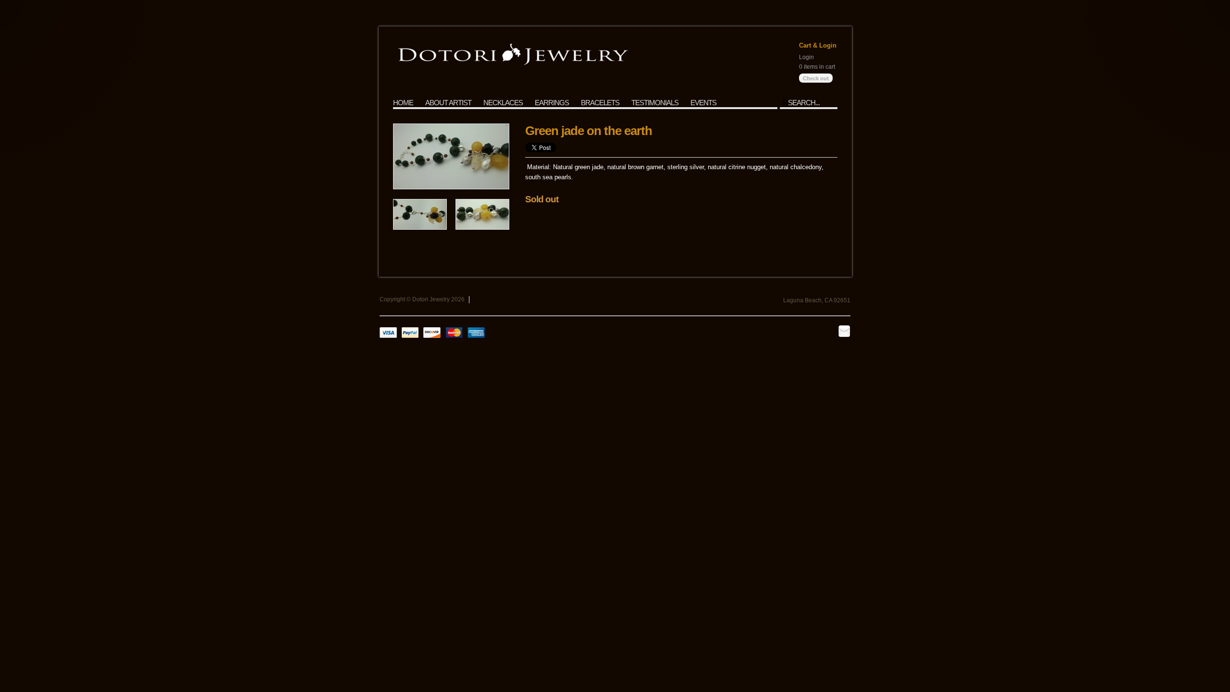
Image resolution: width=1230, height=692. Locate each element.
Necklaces (503, 103)
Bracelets (600, 103)
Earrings (552, 103)
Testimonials (654, 103)
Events (703, 103)
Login (806, 57)
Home (403, 103)
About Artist (448, 103)
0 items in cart (817, 66)
